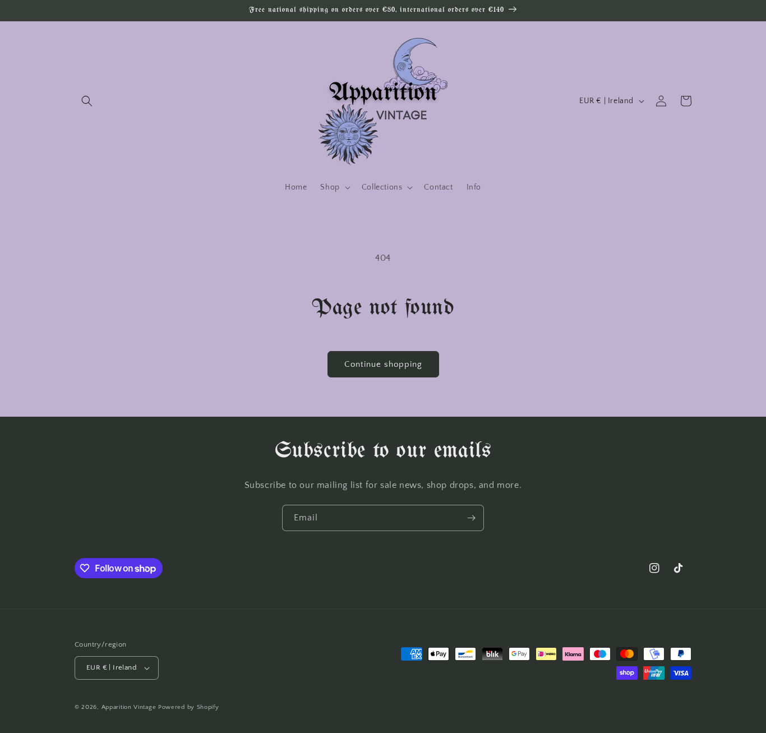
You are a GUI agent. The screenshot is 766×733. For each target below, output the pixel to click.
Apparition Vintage (128, 707)
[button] (87, 101)
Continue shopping (383, 364)
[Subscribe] (471, 518)
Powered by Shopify (188, 707)
